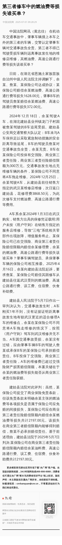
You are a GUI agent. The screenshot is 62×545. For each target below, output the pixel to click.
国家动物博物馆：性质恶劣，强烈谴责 (18, 504)
